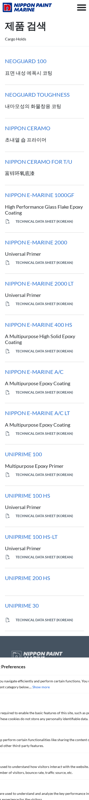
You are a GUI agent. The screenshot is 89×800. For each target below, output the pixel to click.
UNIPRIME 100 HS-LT (31, 536)
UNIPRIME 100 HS (27, 495)
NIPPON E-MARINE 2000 (36, 242)
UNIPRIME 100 (23, 454)
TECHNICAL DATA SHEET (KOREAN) (44, 221)
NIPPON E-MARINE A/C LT (37, 413)
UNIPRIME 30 (22, 605)
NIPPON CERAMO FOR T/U (38, 161)
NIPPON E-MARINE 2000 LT (39, 283)
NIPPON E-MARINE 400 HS (38, 324)
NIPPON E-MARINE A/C (34, 371)
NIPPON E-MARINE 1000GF (39, 195)
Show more (41, 687)
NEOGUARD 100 (25, 61)
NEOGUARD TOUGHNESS (37, 94)
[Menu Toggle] (82, 7)
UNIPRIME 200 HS (27, 578)
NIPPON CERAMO (27, 128)
